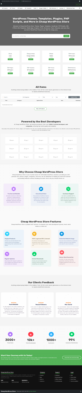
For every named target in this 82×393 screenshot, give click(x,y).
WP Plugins (20, 8)
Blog (41, 377)
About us (41, 379)
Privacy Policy (73, 377)
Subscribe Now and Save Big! (72, 357)
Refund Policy (73, 379)
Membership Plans (71, 8)
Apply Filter (74, 97)
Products (41, 375)
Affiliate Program (58, 379)
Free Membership (58, 381)
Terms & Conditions (74, 381)
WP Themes (12, 8)
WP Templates (28, 8)
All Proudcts (5, 8)
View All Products (40, 108)
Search (66, 36)
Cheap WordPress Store (8, 391)
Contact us (42, 381)
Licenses (61, 8)
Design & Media (42, 8)
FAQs (72, 375)
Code (35, 8)
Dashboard (57, 375)
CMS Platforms (52, 8)
